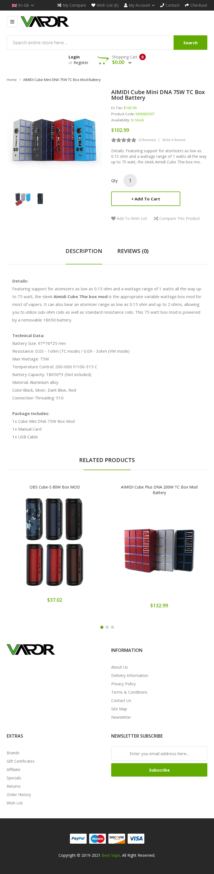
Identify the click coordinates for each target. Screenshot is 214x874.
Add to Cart (147, 199)
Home (12, 79)
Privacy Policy (123, 683)
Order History (19, 794)
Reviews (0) (133, 251)
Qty (114, 180)
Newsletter (121, 717)
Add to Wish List (132, 218)
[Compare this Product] (74, 546)
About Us (119, 667)
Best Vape (111, 855)
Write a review (173, 140)
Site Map (119, 708)
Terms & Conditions (129, 692)
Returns (14, 786)
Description (83, 251)
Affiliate (13, 769)
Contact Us (121, 700)
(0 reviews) (147, 140)
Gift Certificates (21, 761)
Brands (13, 752)
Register (81, 62)
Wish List (15, 803)
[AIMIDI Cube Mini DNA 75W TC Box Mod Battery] (23, 198)
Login (74, 57)
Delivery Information (129, 675)
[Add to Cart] (35, 546)
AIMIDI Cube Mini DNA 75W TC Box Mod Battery (62, 79)
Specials (14, 777)
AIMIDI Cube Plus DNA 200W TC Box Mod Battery (159, 489)
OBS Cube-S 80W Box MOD (55, 487)
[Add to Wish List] (55, 546)
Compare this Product (179, 218)
